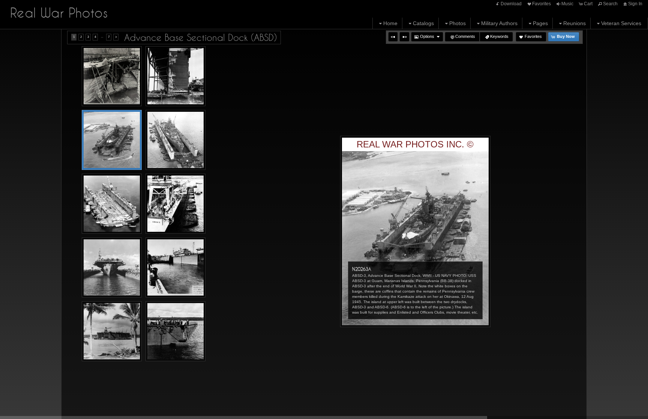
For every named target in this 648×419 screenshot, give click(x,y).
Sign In (635, 3)
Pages (540, 23)
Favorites (541, 3)
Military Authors (499, 23)
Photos (457, 23)
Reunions (574, 23)
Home (390, 23)
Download (511, 3)
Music (567, 3)
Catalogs (423, 23)
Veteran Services (621, 23)
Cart (588, 3)
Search (610, 3)
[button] (393, 37)
